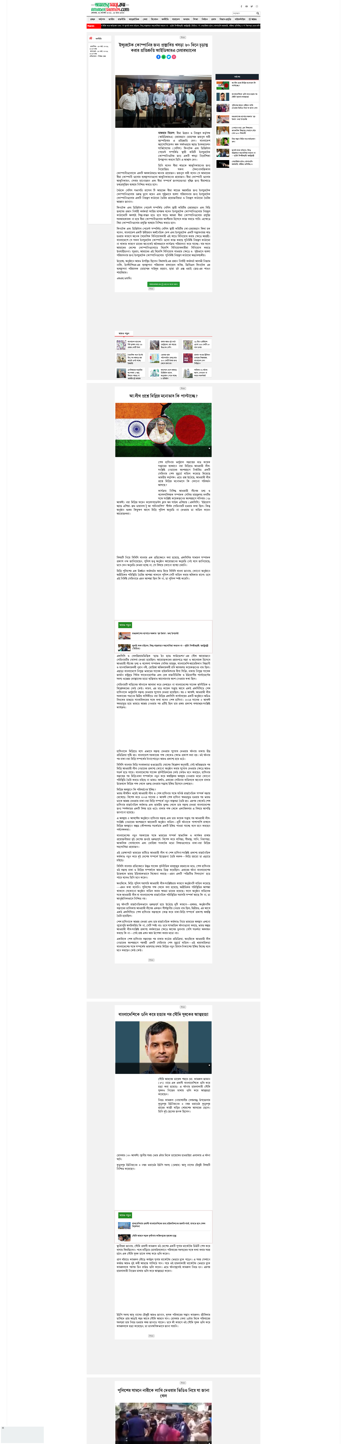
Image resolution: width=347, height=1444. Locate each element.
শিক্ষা (195, 19)
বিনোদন (154, 19)
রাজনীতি (121, 19)
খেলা (145, 19)
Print (183, 37)
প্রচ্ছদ (92, 19)
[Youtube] (246, 8)
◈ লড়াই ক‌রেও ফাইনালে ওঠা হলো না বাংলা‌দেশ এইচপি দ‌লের (239, 25)
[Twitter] (251, 8)
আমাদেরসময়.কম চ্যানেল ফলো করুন (164, 284)
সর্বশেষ (102, 19)
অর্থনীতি (165, 19)
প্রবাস (213, 19)
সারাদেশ (176, 19)
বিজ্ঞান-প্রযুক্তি (225, 19)
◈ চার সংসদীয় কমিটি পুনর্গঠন (203, 25)
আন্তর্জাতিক (134, 19)
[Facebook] (241, 8)
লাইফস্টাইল (240, 19)
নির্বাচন (205, 19)
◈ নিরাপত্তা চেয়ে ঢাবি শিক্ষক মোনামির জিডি (175, 25)
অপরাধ (186, 19)
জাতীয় (111, 19)
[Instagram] (257, 8)
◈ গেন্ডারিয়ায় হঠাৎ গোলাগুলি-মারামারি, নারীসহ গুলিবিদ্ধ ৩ (135, 25)
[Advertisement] (182, 9)
